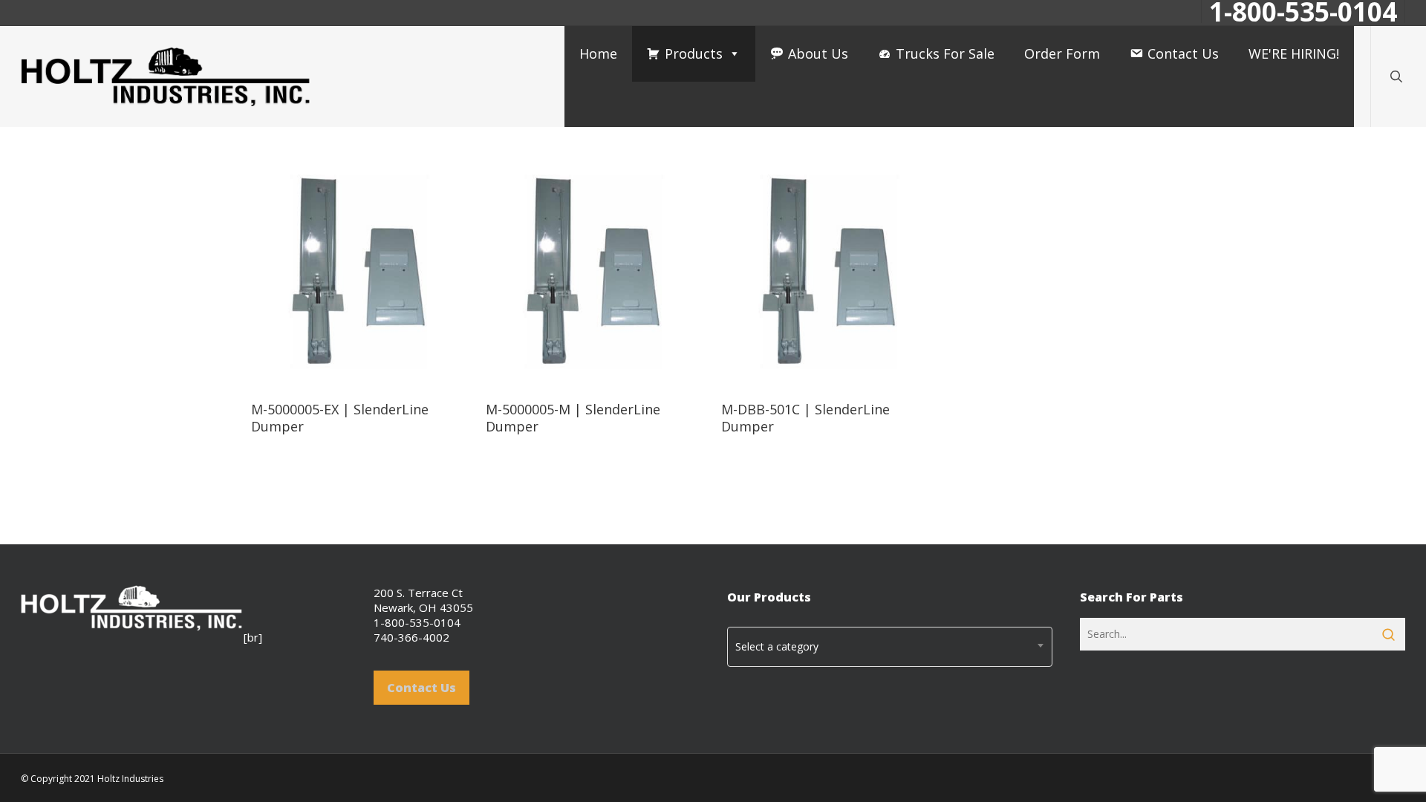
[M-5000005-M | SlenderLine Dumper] (594, 271)
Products (694, 53)
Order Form (1062, 53)
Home (598, 53)
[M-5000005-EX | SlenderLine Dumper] (359, 271)
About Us (818, 53)
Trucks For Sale (945, 53)
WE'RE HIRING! (1293, 53)
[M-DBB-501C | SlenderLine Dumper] (829, 271)
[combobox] (889, 647)
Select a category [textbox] (776, 646)
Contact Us (1183, 53)
